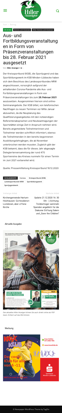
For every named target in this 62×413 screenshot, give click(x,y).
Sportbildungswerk (34, 181)
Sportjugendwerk (11, 185)
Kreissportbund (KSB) (37, 178)
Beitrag (13, 24)
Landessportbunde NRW (14, 181)
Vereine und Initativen (22, 30)
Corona (23, 178)
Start (5, 24)
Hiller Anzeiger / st (14, 68)
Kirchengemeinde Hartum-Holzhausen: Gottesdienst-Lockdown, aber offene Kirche (16, 202)
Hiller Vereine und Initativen (43, 30)
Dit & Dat (7, 30)
